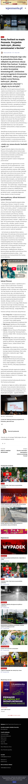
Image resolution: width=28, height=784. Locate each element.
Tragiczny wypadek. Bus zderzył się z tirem (11, 670)
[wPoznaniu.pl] (14, 8)
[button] (8, 715)
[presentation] (2, 698)
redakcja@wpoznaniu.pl (6, 756)
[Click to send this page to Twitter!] (4, 443)
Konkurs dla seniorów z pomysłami (9, 648)
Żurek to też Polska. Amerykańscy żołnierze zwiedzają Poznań (22, 452)
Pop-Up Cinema (16, 210)
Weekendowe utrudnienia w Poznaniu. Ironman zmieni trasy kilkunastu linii (12, 626)
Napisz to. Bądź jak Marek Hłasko (5, 450)
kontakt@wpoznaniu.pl (8, 439)
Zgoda (14, 781)
